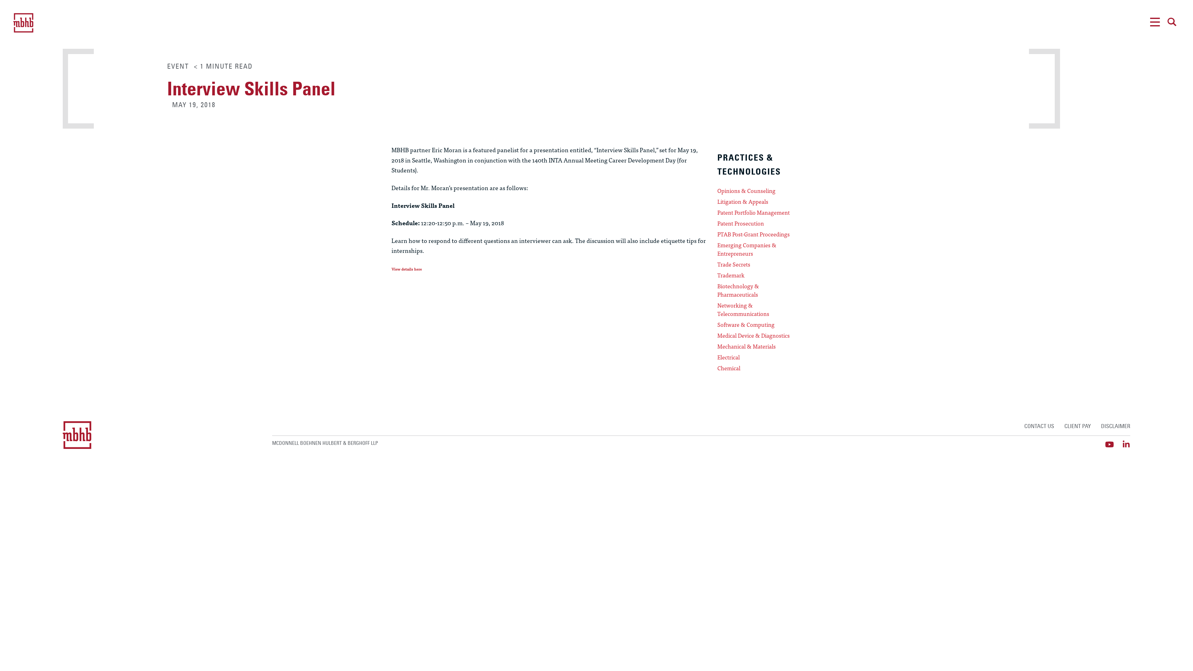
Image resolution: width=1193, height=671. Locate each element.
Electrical (728, 357)
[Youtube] (1109, 444)
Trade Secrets (733, 264)
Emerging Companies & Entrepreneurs (746, 249)
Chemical (728, 368)
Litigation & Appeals (742, 201)
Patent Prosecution (740, 223)
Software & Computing (746, 324)
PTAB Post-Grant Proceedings (753, 234)
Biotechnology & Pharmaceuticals (738, 290)
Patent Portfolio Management (753, 212)
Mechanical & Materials (746, 346)
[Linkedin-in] (1126, 444)
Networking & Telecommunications (743, 309)
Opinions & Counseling (746, 190)
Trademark (730, 275)
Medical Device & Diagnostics (753, 335)
